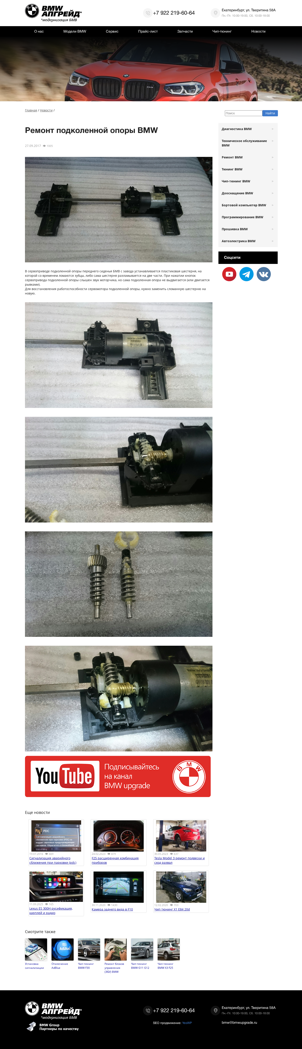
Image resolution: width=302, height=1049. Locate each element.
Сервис (112, 31)
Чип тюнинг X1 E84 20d (172, 909)
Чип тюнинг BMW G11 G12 (140, 965)
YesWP (187, 1023)
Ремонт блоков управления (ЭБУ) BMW (114, 967)
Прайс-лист (148, 31)
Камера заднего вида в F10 (112, 909)
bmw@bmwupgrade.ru (239, 1023)
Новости (258, 31)
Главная (31, 110)
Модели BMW (74, 31)
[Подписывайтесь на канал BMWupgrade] (118, 795)
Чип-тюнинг (222, 31)
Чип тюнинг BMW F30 (86, 965)
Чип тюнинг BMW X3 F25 (165, 965)
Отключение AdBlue (60, 965)
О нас (39, 31)
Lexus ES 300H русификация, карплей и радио (51, 910)
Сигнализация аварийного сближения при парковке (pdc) (52, 860)
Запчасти (185, 31)
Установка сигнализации (34, 965)
